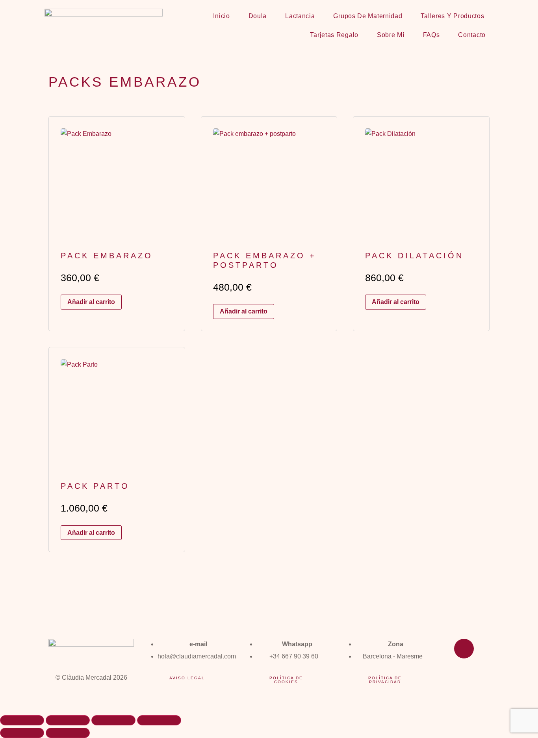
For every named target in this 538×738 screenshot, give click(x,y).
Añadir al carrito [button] (91, 302)
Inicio (221, 16)
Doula (258, 16)
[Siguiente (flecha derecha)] (68, 733)
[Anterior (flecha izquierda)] (22, 733)
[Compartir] (113, 720)
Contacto (472, 35)
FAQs (431, 35)
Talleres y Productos (452, 16)
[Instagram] (464, 648)
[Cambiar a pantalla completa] (68, 720)
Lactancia (300, 16)
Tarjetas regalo (334, 35)
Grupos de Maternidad (367, 16)
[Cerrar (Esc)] (159, 720)
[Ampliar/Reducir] (22, 720)
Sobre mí (390, 35)
